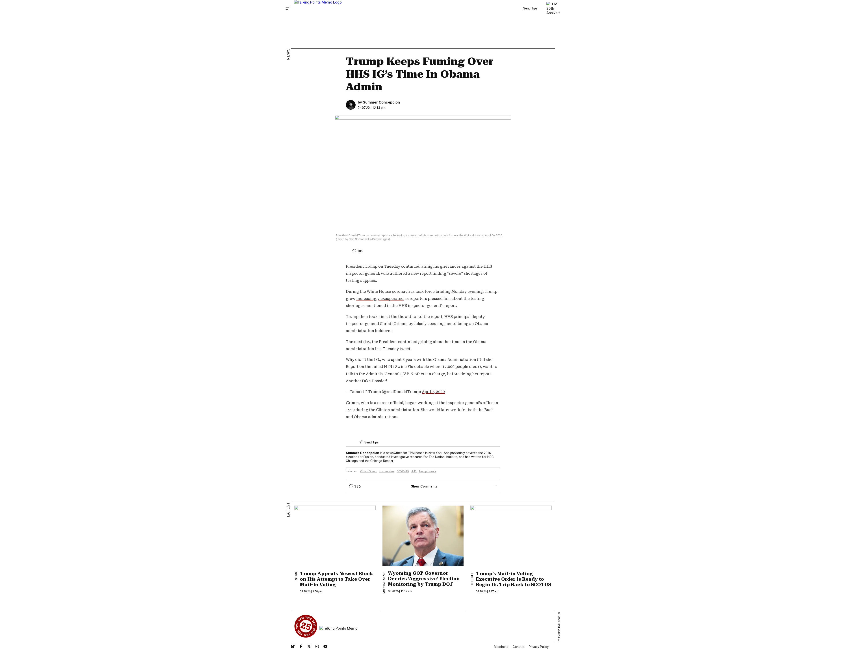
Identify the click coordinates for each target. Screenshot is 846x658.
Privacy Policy (539, 647)
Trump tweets (427, 471)
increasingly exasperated (380, 298)
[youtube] (325, 647)
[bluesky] (293, 647)
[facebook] (301, 647)
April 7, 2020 (433, 391)
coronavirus (386, 471)
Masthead (501, 647)
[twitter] (309, 647)
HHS (414, 471)
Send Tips (530, 8)
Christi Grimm (368, 471)
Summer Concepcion (381, 102)
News (288, 54)
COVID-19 (403, 471)
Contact (518, 647)
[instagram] (317, 647)
